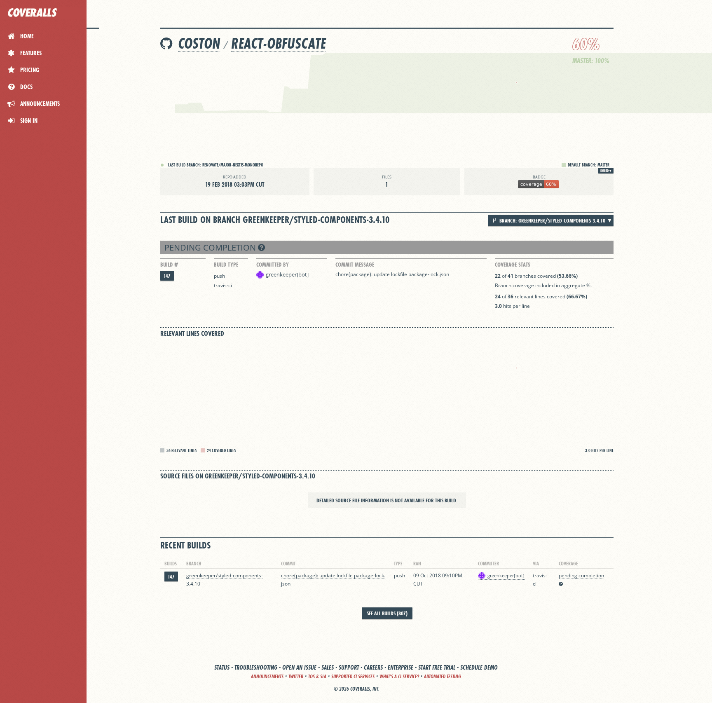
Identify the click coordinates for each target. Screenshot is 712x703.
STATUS (222, 667)
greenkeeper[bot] (287, 274)
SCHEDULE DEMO (479, 667)
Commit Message (354, 264)
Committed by (272, 264)
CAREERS (373, 667)
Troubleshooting (255, 667)
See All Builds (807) (387, 613)
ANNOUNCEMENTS (267, 676)
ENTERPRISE (400, 667)
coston (199, 43)
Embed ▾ (605, 170)
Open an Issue (299, 667)
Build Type (226, 264)
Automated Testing (442, 676)
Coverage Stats (512, 264)
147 (167, 275)
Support (349, 667)
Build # (169, 264)
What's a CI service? (399, 676)
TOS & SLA (317, 676)
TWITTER (295, 676)
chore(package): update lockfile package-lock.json (392, 274)
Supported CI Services (353, 676)
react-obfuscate (278, 43)
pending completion (211, 247)
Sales (327, 667)
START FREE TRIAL (436, 667)
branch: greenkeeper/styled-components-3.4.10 (551, 220)
